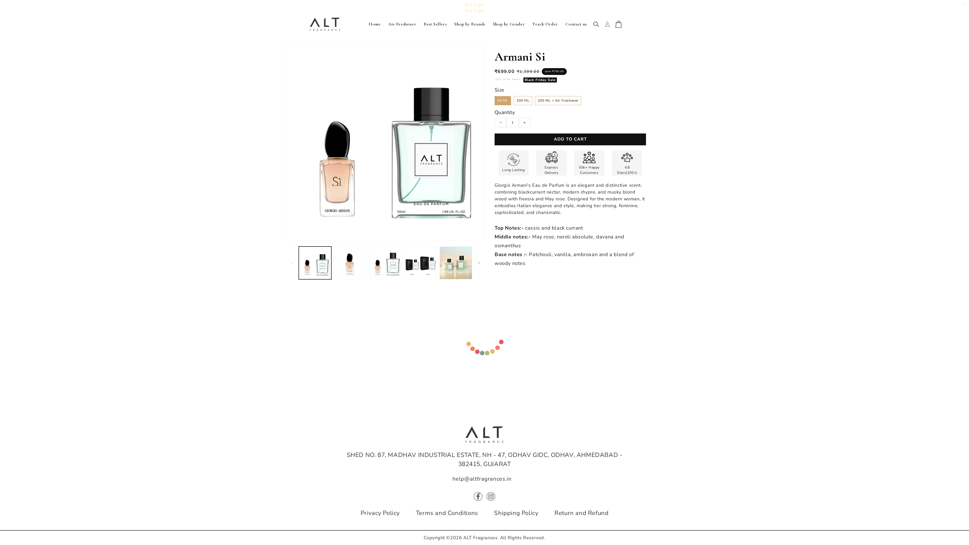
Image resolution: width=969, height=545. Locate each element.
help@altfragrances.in (482, 479)
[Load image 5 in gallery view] (456, 263)
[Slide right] (478, 262)
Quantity (505, 112)
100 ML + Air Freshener (558, 100)
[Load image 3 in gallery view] (385, 263)
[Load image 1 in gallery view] (315, 263)
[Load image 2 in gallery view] (350, 263)
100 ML (523, 100)
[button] (596, 24)
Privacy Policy (380, 513)
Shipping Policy (516, 513)
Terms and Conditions (447, 513)
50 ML (502, 100)
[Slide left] (292, 262)
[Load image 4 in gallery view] (420, 263)
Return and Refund (581, 513)
